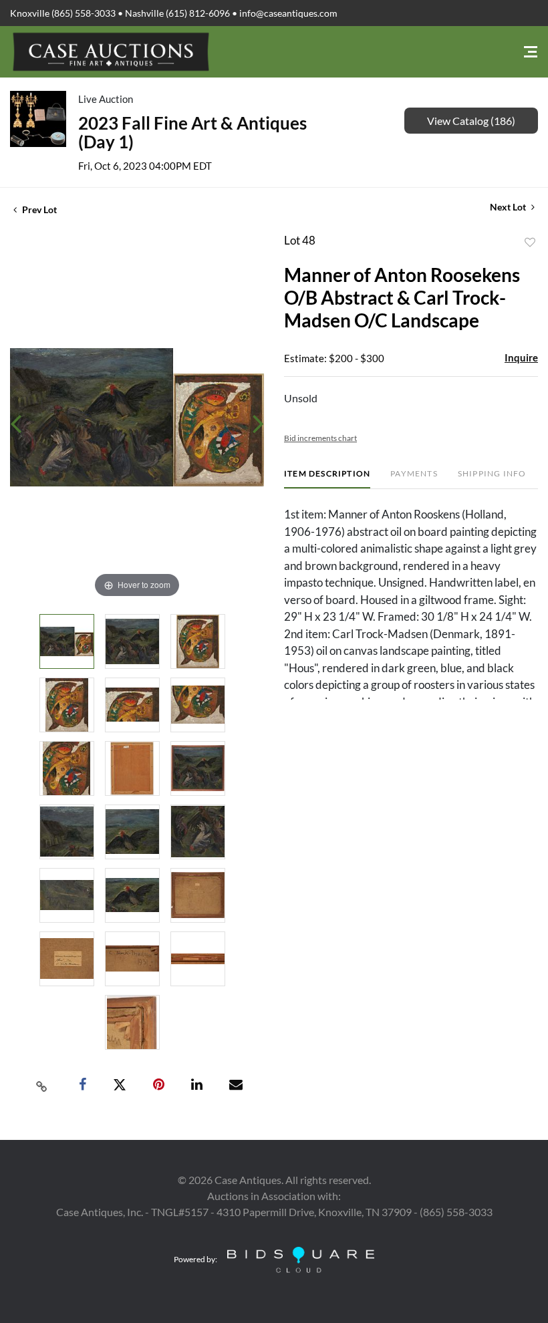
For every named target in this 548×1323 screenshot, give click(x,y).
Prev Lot (38, 209)
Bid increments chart (320, 438)
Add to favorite (530, 242)
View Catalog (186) (471, 120)
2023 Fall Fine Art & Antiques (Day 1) (192, 132)
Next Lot (509, 206)
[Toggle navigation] (530, 51)
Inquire (521, 357)
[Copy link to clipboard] (42, 1085)
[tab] (327, 478)
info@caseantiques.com (288, 13)
